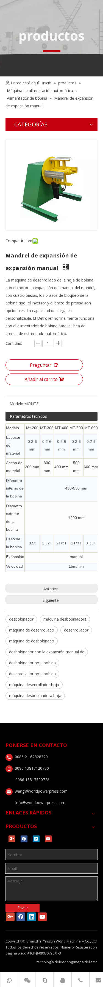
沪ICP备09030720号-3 (44, 953)
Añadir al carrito (41, 379)
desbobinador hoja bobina (32, 662)
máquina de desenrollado (31, 630)
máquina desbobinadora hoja (35, 695)
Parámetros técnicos (28, 416)
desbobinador (21, 619)
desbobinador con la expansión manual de (46, 651)
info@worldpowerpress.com (40, 802)
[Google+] (12, 838)
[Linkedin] (36, 838)
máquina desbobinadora (65, 619)
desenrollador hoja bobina (32, 673)
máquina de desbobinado (31, 641)
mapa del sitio (86, 961)
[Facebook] (24, 838)
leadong (66, 961)
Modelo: (17, 403)
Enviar (22, 907)
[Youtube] (48, 838)
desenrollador (76, 630)
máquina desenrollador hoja (34, 684)
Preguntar (40, 365)
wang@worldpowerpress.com (41, 791)
